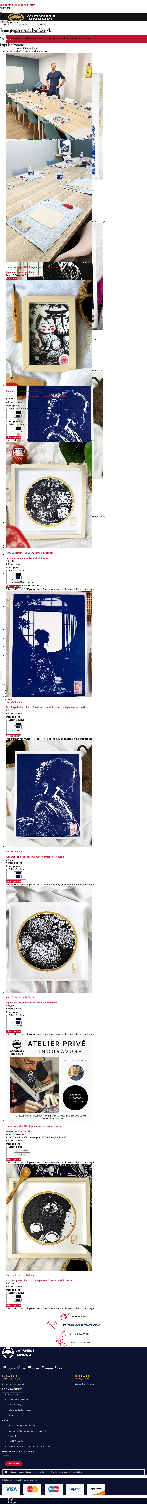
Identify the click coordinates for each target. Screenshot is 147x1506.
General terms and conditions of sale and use (29, 1446)
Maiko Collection (14, 701)
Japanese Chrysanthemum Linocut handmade (31, 1002)
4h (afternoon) (22, 1154)
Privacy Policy (14, 1436)
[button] (4, 708)
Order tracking (14, 1404)
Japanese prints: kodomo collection (24, 390)
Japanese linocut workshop (21, 272)
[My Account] (1, 705)
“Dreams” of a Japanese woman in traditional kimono (35, 856)
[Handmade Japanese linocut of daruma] (76, 495)
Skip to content (27, 4)
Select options (13, 437)
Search (41, 24)
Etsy (10, 699)
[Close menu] (1, 1)
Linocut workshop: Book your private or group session (34, 266)
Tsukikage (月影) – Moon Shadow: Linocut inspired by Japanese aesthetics (46, 707)
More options (15, 564)
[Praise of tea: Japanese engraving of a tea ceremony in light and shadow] (82, 276)
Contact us (13, 1415)
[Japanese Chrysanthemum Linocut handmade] (76, 940)
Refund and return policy (19, 1410)
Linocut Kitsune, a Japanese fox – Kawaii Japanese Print (36, 396)
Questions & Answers (18, 1399)
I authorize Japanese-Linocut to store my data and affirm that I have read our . (44, 1472)
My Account (13, 1394)
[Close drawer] (1, 11)
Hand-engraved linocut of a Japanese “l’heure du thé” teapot (39, 1280)
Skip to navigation (9, 4)
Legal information (16, 1441)
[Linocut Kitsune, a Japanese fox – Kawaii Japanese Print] (76, 333)
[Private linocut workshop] (76, 1079)
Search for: (7, 24)
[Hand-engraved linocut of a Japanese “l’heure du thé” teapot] (76, 1217)
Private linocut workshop (19, 1131)
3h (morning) (22, 1151)
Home (3, 22)
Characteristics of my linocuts (22, 1425)
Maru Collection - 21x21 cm (20, 552)
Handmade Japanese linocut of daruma (27, 558)
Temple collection (44, 552)
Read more (11, 278)
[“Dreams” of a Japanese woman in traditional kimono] (82, 425)
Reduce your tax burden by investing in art (27, 1431)
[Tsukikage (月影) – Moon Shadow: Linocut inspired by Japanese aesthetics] (76, 644)
